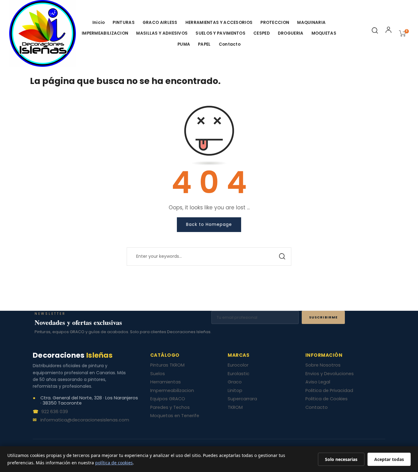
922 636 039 (54, 412)
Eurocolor (238, 365)
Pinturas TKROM (167, 365)
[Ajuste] (388, 31)
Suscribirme (323, 317)
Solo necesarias (341, 459)
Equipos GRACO (167, 399)
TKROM (235, 407)
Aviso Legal (317, 382)
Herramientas (165, 382)
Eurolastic (238, 374)
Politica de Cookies (326, 399)
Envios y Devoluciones (329, 374)
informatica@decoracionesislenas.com (84, 420)
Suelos (157, 374)
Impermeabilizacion (172, 390)
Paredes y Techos (170, 407)
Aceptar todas (389, 459)
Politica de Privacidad (329, 390)
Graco (235, 382)
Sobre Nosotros (323, 365)
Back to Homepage (209, 224)
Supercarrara (242, 399)
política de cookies (114, 463)
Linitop (235, 390)
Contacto (316, 407)
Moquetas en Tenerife (174, 416)
